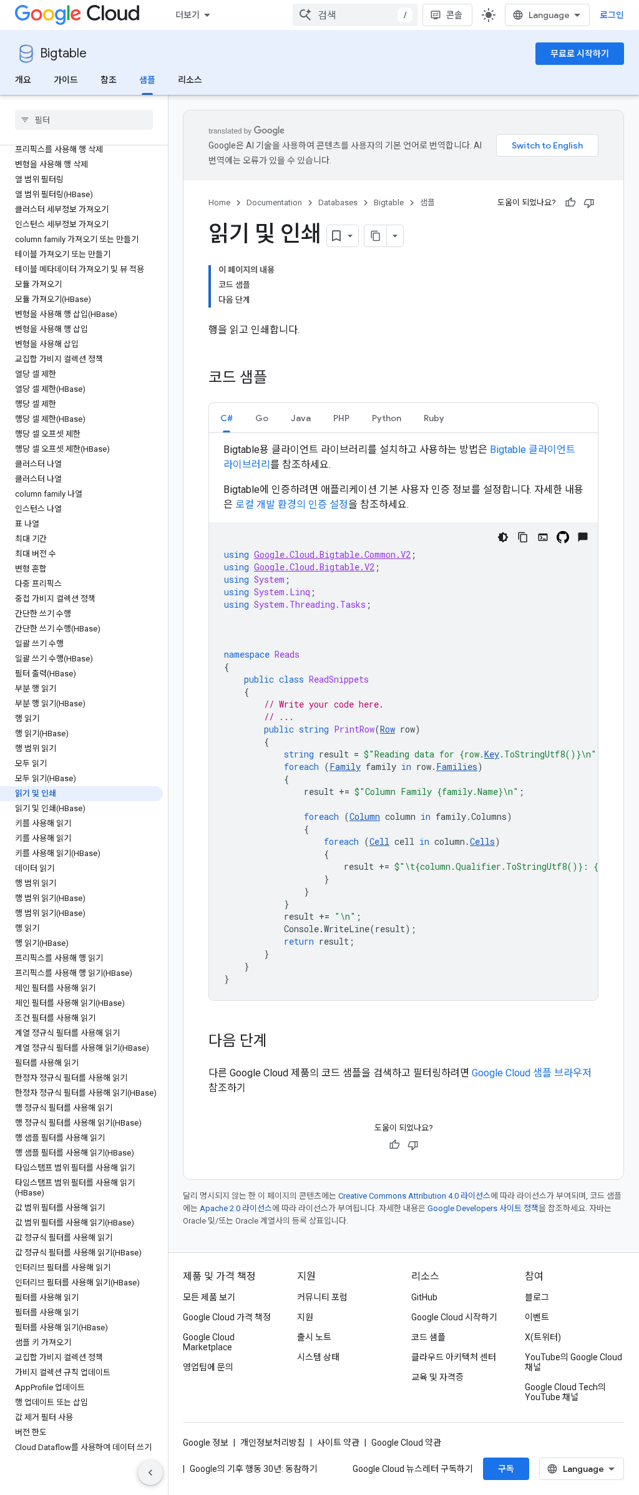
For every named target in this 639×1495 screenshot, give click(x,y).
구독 (506, 1468)
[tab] (226, 417)
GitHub (424, 1297)
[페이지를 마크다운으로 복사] (375, 235)
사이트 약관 (338, 1443)
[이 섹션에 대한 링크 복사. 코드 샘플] (279, 378)
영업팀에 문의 (208, 1367)
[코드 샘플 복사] (523, 537)
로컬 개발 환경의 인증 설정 (291, 504)
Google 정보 (205, 1443)
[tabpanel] (403, 721)
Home (219, 202)
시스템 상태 (318, 1357)
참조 (108, 79)
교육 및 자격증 (437, 1377)
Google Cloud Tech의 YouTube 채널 (565, 1392)
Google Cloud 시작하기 (454, 1317)
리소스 (190, 79)
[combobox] (355, 15)
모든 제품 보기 (209, 1297)
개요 (23, 79)
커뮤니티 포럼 (322, 1297)
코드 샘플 (428, 1337)
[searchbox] (84, 120)
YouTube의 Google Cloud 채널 (573, 1362)
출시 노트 (314, 1337)
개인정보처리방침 (272, 1443)
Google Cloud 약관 (406, 1443)
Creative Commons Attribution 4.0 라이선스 (414, 1195)
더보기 (187, 15)
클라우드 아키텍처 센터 (453, 1357)
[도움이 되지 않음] (589, 202)
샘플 (147, 79)
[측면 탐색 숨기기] (150, 1472)
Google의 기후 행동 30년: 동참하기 (254, 1469)
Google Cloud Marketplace (209, 1342)
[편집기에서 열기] (543, 537)
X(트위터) (543, 1337)
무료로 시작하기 (579, 53)
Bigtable (63, 53)
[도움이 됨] (570, 202)
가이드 (66, 79)
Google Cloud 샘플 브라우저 (532, 1073)
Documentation (274, 202)
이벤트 (537, 1317)
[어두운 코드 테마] (503, 537)
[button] (226, 417)
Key (491, 754)
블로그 (537, 1297)
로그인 (612, 15)
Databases (338, 202)
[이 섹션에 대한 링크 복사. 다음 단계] (279, 1042)
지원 (305, 1317)
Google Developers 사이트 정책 (483, 1208)
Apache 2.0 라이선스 (236, 1208)
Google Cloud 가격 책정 (227, 1317)
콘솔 (454, 15)
